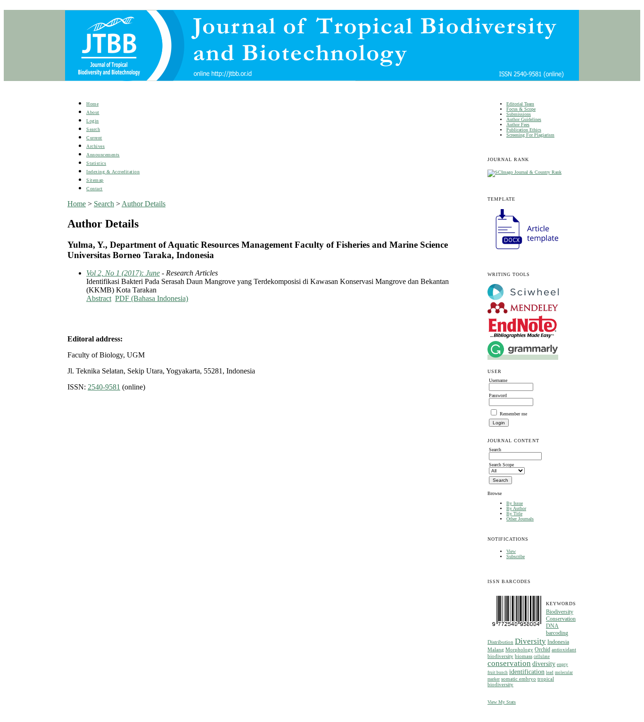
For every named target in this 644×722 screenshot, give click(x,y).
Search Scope (501, 464)
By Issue (514, 503)
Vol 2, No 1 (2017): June (123, 273)
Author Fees (517, 124)
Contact (94, 188)
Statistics (96, 163)
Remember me (513, 413)
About (92, 112)
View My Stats (501, 702)
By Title (514, 513)
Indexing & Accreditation (113, 171)
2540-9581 (104, 387)
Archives (95, 146)
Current (94, 137)
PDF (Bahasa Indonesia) (151, 298)
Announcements (103, 154)
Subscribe (515, 556)
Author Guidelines (523, 119)
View (511, 551)
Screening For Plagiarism (530, 135)
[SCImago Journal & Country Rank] (524, 172)
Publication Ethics (523, 129)
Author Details (143, 204)
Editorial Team (520, 103)
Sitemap (95, 180)
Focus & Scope (521, 109)
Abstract (98, 298)
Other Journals (520, 518)
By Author (516, 508)
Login (92, 120)
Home (92, 103)
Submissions (518, 114)
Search (93, 129)
